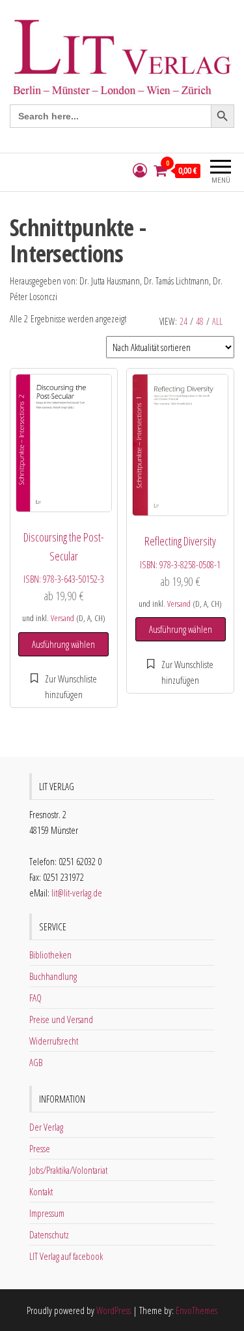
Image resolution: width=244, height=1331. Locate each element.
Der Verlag (46, 1126)
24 (183, 321)
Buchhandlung (53, 976)
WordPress (113, 1310)
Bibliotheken (50, 954)
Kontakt (41, 1191)
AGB (35, 1062)
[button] (64, 686)
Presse (39, 1148)
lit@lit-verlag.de (76, 892)
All (217, 321)
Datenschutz (49, 1234)
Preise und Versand (61, 1019)
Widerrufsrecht (53, 1040)
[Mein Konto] (140, 170)
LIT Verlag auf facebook (66, 1255)
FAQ (35, 997)
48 (200, 321)
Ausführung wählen (63, 643)
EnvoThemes (196, 1310)
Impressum (46, 1212)
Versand (62, 618)
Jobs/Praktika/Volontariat (68, 1169)
